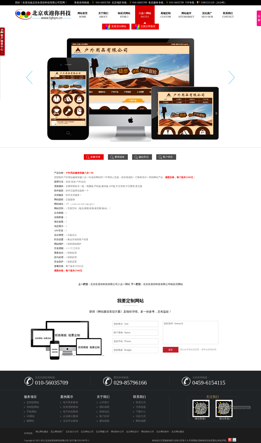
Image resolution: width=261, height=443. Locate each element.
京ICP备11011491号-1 (79, 440)
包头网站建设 (117, 433)
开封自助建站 (57, 433)
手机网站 (32, 411)
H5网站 (31, 416)
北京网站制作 (42, 433)
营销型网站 (33, 407)
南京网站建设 (102, 433)
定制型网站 (33, 402)
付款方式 (141, 416)
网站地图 (141, 421)
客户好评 (104, 416)
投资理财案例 (70, 407)
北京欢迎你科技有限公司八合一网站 (110, 284)
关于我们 (103, 397)
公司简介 (104, 402)
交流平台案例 (70, 421)
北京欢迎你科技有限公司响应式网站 (163, 284)
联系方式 (141, 402)
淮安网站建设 (162, 433)
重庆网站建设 (132, 433)
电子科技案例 (70, 411)
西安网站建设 (192, 433)
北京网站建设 (72, 433)
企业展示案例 (70, 416)
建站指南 (104, 421)
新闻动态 (104, 411)
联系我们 (139, 397)
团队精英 (104, 407)
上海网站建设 (177, 433)
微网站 (30, 421)
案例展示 (66, 397)
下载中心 (141, 411)
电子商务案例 (70, 402)
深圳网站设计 (147, 433)
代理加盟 (141, 407)
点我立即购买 (148, 26)
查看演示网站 (118, 26)
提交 (170, 349)
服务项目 (30, 397)
